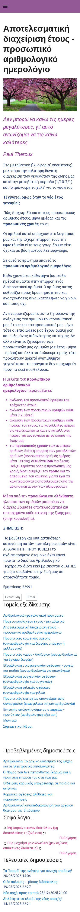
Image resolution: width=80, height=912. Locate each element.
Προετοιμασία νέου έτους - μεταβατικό (33, 621)
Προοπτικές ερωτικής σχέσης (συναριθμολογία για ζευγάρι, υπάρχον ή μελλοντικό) (33, 643)
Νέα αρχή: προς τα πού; (21, 893)
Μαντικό (10, 721)
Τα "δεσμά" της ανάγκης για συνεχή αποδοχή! (37, 871)
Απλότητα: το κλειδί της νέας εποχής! (32, 899)
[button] (5, 6)
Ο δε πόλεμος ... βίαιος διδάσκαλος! (30, 882)
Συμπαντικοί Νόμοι (17, 726)
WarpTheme (67, 909)
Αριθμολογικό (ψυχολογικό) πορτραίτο (33, 615)
